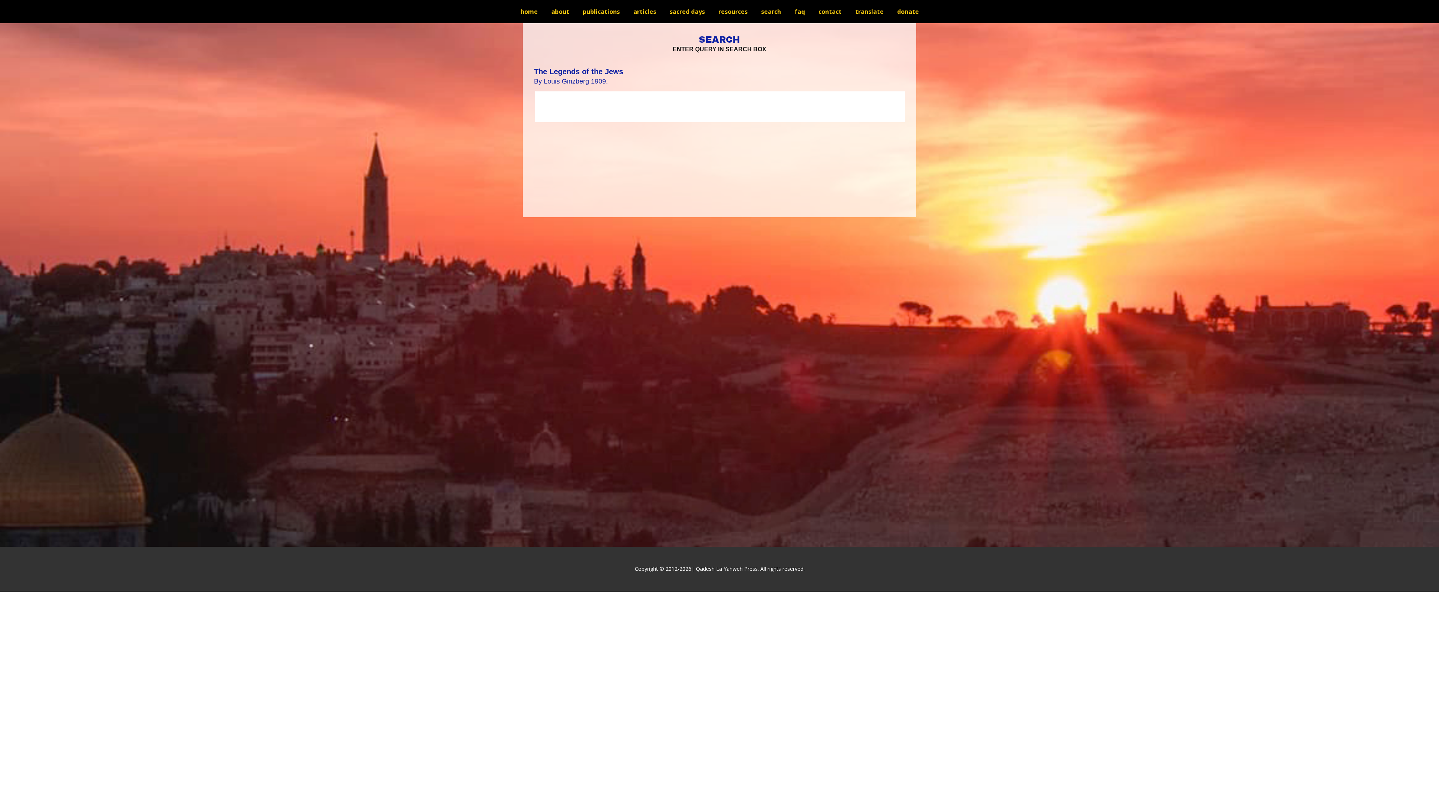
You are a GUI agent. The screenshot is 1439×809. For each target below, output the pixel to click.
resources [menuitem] (733, 11)
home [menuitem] (529, 11)
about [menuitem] (560, 11)
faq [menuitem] (799, 11)
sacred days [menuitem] (687, 11)
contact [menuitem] (830, 11)
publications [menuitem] (601, 11)
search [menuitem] (771, 11)
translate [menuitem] (869, 11)
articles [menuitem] (644, 11)
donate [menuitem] (908, 11)
